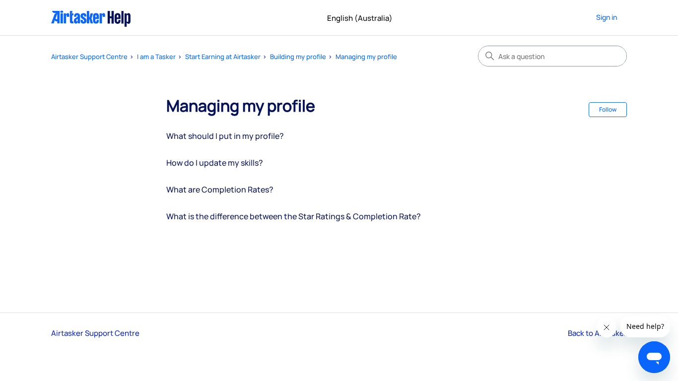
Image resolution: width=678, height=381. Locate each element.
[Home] (91, 17)
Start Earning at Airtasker (223, 56)
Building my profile (298, 56)
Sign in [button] (606, 17)
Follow (607, 109)
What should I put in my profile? (225, 135)
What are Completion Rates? (219, 189)
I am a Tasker (156, 56)
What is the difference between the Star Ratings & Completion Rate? (293, 216)
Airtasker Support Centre (89, 56)
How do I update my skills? (214, 162)
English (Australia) (360, 18)
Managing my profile (366, 56)
